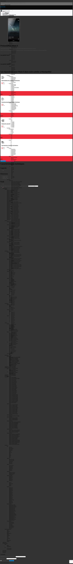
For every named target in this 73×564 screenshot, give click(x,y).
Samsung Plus (9, 433)
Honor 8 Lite (11, 228)
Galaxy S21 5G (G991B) (13, 358)
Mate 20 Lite (11, 260)
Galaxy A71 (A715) (12, 379)
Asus (8, 532)
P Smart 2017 (11, 284)
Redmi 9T (11, 488)
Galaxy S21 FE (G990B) (13, 359)
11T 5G (10, 447)
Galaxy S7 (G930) (12, 369)
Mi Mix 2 (10, 480)
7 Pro (10, 308)
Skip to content (3, 0)
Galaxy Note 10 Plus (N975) (14, 436)
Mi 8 (10, 454)
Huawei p (9, 286)
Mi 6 (10, 456)
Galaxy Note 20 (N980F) (13, 422)
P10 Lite (10, 266)
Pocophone (9, 521)
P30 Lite (10, 264)
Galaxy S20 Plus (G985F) (13, 435)
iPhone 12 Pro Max (10, 194)
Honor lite (9, 224)
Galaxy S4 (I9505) (12, 374)
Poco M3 (10, 525)
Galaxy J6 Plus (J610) (13, 443)
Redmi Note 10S (12, 504)
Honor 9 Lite (11, 227)
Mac (5, 544)
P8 (9, 293)
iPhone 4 (8, 219)
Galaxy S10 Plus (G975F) (13, 437)
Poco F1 (10, 528)
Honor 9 (10, 245)
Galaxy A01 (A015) (12, 402)
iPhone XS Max (10, 202)
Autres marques (8, 529)
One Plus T (9, 309)
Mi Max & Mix (9, 475)
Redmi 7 (10, 496)
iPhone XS (9, 203)
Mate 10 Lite (11, 261)
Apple (6, 189)
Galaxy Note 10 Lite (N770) (14, 429)
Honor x (8, 229)
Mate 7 (10, 276)
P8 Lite (10, 269)
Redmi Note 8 (11, 515)
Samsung (6, 355)
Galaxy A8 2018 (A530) (13, 395)
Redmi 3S (11, 502)
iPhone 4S (9, 218)
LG (7, 539)
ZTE (7, 537)
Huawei (6, 250)
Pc (5, 547)
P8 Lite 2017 (11, 270)
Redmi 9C (11, 489)
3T (9, 314)
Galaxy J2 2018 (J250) (13, 411)
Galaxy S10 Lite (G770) (13, 431)
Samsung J (9, 403)
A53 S (10, 348)
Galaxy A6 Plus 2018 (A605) (14, 442)
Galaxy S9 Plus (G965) (13, 438)
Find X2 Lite (11, 329)
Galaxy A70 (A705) (12, 380)
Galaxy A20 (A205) (12, 389)
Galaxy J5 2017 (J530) (13, 408)
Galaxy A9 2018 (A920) (13, 394)
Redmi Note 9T (12, 508)
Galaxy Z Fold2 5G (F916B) (14, 415)
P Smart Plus (11, 282)
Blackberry (9, 533)
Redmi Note (9, 503)
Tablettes (4, 542)
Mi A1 (10, 485)
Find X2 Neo (11, 328)
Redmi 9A (11, 490)
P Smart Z (11, 285)
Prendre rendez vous (10, 161)
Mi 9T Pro (11, 468)
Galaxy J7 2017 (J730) (13, 405)
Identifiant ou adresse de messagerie (8, 556)
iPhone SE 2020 (10, 198)
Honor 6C (11, 239)
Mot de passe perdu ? (4, 562)
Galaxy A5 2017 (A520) (13, 399)
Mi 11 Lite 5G (11, 459)
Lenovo (8, 538)
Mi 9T (10, 451)
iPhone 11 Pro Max (10, 199)
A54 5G (10, 347)
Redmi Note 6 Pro (12, 518)
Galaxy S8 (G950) (12, 367)
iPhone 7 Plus (9, 208)
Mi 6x (10, 455)
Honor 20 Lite (11, 225)
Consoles (4, 550)
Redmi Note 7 (11, 517)
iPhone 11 (9, 201)
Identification (12, 560)
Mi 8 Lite (10, 463)
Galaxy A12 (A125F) (13, 391)
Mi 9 (10, 453)
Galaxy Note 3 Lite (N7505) (14, 430)
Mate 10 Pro (11, 253)
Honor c (8, 238)
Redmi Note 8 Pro (12, 513)
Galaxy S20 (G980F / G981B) (14, 363)
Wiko (8, 534)
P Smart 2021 (11, 279)
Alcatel (8, 531)
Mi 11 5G (10, 450)
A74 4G (10, 344)
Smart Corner (2, 6)
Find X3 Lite (11, 326)
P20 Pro (10, 256)
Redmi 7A (11, 495)
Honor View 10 (12, 223)
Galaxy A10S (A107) (13, 392)
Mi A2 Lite (11, 483)
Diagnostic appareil (5, 123)
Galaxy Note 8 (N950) (13, 425)
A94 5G (10, 342)
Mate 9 (10, 274)
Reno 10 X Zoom (12, 332)
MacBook (9, 546)
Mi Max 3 (11, 476)
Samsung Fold (9, 414)
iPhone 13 (9, 193)
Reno (8, 331)
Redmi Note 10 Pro (12, 505)
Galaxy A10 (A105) (12, 393)
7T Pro (10, 307)
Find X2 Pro (11, 327)
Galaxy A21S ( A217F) (13, 387)
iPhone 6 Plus (9, 213)
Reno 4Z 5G (11, 335)
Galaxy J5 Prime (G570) (13, 407)
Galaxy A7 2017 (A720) (13, 397)
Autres (8, 241)
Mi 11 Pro (11, 466)
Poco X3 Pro (11, 522)
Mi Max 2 (11, 477)
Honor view (9, 221)
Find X (8, 323)
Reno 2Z (10, 337)
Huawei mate (9, 271)
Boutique (4, 551)
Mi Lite (8, 458)
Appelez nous (3, 161)
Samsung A (9, 376)
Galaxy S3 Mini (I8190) (13, 419)
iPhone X (8, 205)
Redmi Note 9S (12, 509)
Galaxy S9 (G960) (12, 366)
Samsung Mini (9, 416)
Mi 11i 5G (11, 449)
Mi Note (8, 471)
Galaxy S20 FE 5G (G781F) (14, 361)
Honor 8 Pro (11, 237)
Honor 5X (11, 234)
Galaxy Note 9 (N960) (13, 424)
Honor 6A (11, 249)
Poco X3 (10, 524)
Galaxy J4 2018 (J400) (13, 409)
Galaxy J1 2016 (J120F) (13, 413)
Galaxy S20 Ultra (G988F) (14, 360)
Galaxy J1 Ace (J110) (13, 412)
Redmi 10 (11, 487)
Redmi (8, 486)
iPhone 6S (9, 212)
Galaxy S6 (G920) (12, 371)
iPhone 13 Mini (10, 192)
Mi (7, 446)
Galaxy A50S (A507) (13, 382)
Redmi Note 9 (11, 511)
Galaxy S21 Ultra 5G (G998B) (14, 357)
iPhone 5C (9, 216)
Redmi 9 (10, 491)
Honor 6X (11, 233)
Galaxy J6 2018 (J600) (13, 406)
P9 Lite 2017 (11, 268)
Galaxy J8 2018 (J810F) (13, 404)
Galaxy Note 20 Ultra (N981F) (15, 421)
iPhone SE (9, 210)
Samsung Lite (9, 428)
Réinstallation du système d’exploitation (10, 80)
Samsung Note (10, 420)
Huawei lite (9, 259)
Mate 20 (10, 272)
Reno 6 (10, 333)
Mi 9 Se (10, 452)
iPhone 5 (8, 217)
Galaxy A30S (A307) (13, 386)
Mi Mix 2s (11, 479)
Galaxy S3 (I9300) (12, 375)
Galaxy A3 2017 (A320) (13, 400)
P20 (9, 288)
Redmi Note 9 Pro (12, 510)
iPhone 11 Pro (9, 200)
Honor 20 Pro (11, 236)
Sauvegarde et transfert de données (9, 145)
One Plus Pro (9, 304)
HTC (8, 536)
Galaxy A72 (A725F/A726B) (14, 378)
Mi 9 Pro (10, 469)
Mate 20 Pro (11, 252)
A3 (9, 354)
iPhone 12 (9, 197)
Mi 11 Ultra (11, 448)
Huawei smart (9, 278)
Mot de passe (3, 558)
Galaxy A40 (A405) (12, 384)
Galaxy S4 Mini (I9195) (13, 418)
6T (9, 312)
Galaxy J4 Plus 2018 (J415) (14, 444)
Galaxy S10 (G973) (12, 365)
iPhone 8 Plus (9, 206)
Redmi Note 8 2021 (12, 514)
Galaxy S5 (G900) (12, 373)
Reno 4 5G (11, 336)
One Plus (6, 303)
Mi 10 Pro (11, 467)
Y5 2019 (10, 301)
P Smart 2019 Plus (12, 281)
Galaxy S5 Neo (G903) (13, 372)
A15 (10, 351)
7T (9, 311)
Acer (8, 530)
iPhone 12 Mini (10, 196)
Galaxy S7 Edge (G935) (13, 368)
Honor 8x (11, 231)
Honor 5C (11, 240)
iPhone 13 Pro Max (10, 190)
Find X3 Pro (11, 324)
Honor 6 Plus (11, 248)
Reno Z (10, 339)
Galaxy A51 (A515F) (13, 381)
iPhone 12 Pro (9, 195)
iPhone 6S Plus (10, 211)
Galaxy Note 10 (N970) (13, 423)
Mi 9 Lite (10, 462)
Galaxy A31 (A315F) (13, 385)
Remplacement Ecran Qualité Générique (10, 102)
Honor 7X (11, 232)
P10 (9, 290)
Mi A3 (10, 482)
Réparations (5, 14)
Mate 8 (10, 275)
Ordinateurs (5, 543)
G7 (9, 296)
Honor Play (11, 244)
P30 (9, 287)
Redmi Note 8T (12, 512)
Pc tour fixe (9, 549)
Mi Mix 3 (10, 478)
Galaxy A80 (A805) (12, 377)
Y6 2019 (10, 299)
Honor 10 (11, 243)
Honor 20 (11, 242)
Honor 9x (11, 230)
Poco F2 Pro (11, 527)
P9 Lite (10, 267)
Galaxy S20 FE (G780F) (13, 362)
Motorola (9, 540)
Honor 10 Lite (11, 226)
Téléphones (5, 188)
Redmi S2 (11, 494)
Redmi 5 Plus (11, 499)
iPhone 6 (8, 214)
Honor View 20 (12, 222)
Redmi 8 (10, 493)
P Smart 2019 (11, 283)
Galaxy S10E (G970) (13, 364)
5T (9, 313)
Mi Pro (8, 464)
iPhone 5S (9, 215)
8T (9, 310)
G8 (9, 295)
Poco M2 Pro (11, 526)
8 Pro (10, 306)
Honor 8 (10, 246)
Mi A (8, 481)
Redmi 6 (10, 498)
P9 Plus (10, 291)
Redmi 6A (11, 497)
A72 (10, 346)
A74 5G (10, 343)
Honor (6, 220)
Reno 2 (10, 338)
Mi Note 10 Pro (12, 473)
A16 (10, 350)
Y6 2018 (10, 300)
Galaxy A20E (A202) (13, 390)
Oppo (6, 322)
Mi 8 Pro (10, 470)
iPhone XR (9, 204)
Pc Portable (9, 548)
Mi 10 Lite (11, 461)
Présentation (5, 13)
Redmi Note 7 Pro (12, 516)
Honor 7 (10, 247)
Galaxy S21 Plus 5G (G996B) (14, 434)
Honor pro (9, 235)
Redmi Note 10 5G (12, 506)
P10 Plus (10, 289)
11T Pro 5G (11, 465)
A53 (10, 349)
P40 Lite (10, 262)
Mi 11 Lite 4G (11, 460)
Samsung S (9, 356)
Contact (4, 552)
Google (8, 535)
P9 (9, 292)
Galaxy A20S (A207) (13, 388)
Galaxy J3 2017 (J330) (13, 410)
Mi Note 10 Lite (12, 472)
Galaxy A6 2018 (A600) (13, 398)
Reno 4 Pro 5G (12, 334)
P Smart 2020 (11, 280)
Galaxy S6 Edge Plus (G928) (14, 440)
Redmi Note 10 (12, 507)
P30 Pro (10, 255)
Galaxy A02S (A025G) (13, 401)
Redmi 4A (11, 501)
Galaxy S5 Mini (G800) (13, 417)
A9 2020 (10, 352)
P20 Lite (10, 265)
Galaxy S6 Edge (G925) (13, 370)
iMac (8, 545)
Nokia (8, 541)
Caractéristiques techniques (8, 15)
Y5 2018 (10, 302)
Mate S (4, 11)
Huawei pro (9, 251)
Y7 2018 (10, 298)
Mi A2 (10, 484)
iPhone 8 (8, 207)
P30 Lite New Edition (13, 263)
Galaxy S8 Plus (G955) (13, 439)
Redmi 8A (11, 492)
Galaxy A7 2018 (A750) (13, 396)
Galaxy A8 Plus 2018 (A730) (14, 441)
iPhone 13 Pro (9, 191)
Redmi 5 (10, 500)
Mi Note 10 (11, 474)
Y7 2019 (10, 297)
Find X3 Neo (11, 325)
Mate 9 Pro (11, 254)
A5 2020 (10, 353)
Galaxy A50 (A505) (12, 383)
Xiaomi (6, 445)
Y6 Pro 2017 (11, 257)
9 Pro (10, 305)
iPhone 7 (8, 209)
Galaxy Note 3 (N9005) (13, 427)
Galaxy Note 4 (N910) (13, 426)
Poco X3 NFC (11, 523)
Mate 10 (10, 273)
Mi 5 (10, 457)
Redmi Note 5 (11, 520)
